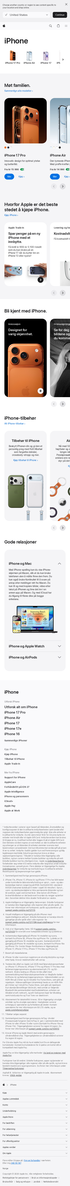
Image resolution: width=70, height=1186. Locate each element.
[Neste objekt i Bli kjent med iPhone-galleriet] (63, 404)
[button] (26, 14)
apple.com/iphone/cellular (17, 1010)
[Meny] (66, 26)
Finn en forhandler (32, 1160)
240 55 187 (16, 1163)
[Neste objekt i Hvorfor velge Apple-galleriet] (63, 293)
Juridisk (36, 1182)
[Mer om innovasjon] (25, 358)
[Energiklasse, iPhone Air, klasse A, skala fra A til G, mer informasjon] (68, 169)
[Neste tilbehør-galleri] (63, 528)
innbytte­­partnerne (56, 861)
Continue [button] (59, 15)
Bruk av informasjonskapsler (44, 1178)
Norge (5, 1168)
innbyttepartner (10, 869)
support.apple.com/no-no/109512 (44, 1029)
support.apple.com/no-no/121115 (20, 910)
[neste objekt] (63, 59)
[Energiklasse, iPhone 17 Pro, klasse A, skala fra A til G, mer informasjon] (22, 169)
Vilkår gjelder (16, 1075)
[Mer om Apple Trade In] (25, 254)
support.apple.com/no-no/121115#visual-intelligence (29, 922)
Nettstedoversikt (50, 1182)
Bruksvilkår (8, 1182)
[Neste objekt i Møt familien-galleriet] (63, 186)
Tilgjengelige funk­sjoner (13, 1068)
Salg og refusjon (23, 1182)
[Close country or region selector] (66, 4)
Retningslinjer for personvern (16, 1178)
